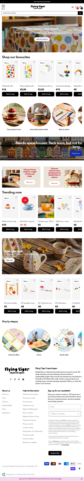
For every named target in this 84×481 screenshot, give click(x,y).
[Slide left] (6, 115)
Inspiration (6, 413)
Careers (5, 402)
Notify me (75, 153)
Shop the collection (42, 39)
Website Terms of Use (31, 417)
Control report (28, 439)
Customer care (28, 405)
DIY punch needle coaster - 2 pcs (10, 303)
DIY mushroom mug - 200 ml (45, 303)
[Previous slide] (6, 73)
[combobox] (65, 413)
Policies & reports (29, 420)
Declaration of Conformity (32, 431)
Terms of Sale (28, 413)
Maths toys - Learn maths (62, 221)
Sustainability (7, 405)
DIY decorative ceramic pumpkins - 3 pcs (62, 303)
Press (4, 409)
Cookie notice (28, 428)
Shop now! (29, 182)
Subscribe (55, 453)
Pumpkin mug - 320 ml (46, 221)
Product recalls (28, 435)
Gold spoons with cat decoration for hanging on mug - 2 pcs (45, 86)
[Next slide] (78, 73)
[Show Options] (78, 414)
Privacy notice (28, 424)
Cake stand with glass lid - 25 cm (63, 86)
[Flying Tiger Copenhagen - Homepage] (38, 7)
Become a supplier (30, 442)
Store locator (28, 402)
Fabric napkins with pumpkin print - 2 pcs (27, 86)
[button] (3, 7)
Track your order (29, 398)
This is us (5, 394)
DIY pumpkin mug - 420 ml (28, 303)
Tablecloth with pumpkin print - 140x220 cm (7, 86)
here (59, 479)
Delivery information (30, 394)
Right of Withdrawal (30, 409)
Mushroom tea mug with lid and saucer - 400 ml (9, 221)
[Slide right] (78, 115)
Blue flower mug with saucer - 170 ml (27, 221)
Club (4, 398)
